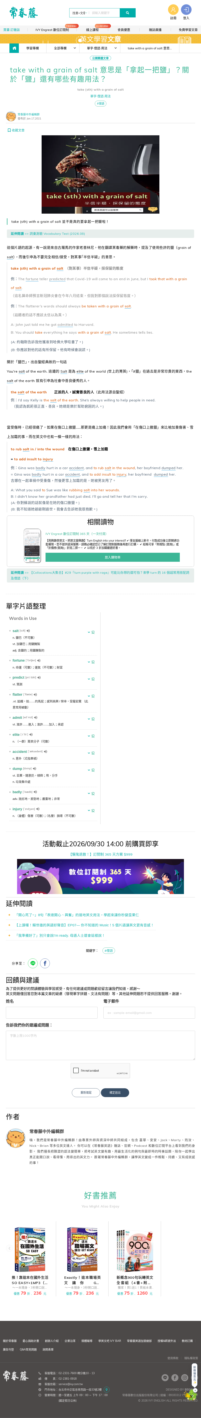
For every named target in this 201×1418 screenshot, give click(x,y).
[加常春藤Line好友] (165, 1377)
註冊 (173, 18)
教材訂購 (187, 1341)
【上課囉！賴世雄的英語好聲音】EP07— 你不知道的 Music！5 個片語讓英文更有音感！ (84, 925)
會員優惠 (124, 30)
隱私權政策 (191, 1358)
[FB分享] (45, 963)
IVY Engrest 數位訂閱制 (56, 28)
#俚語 (100, 103)
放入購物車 (113, 557)
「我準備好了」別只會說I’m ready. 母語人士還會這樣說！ (60, 936)
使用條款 (172, 1358)
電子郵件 (111, 1001)
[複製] (88, 1384)
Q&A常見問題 (28, 1349)
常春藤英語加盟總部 (139, 1341)
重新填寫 (85, 1092)
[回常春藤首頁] (23, 13)
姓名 (10, 1001)
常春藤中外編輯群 (29, 114)
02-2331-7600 (67, 1373)
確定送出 (115, 1092)
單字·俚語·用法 (97, 48)
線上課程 (97, 28)
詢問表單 (48, 1349)
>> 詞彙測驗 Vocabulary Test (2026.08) (55, 234)
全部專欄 (60, 48)
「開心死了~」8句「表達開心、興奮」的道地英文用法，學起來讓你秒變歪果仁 (77, 915)
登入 (186, 18)
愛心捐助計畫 (31, 1341)
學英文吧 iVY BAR (109, 1341)
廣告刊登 (8, 1349)
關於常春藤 (10, 1341)
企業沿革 (70, 1341)
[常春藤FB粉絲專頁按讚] (174, 1377)
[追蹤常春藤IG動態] (184, 1377)
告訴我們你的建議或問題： (29, 1025)
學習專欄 (32, 48)
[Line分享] (33, 963)
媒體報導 (86, 1341)
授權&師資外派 (167, 1341)
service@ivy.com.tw (70, 1384)
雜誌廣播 (155, 30)
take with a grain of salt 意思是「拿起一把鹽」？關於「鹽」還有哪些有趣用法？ (153, 48)
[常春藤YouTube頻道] (194, 1377)
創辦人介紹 (52, 1341)
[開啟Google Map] (107, 1390)
